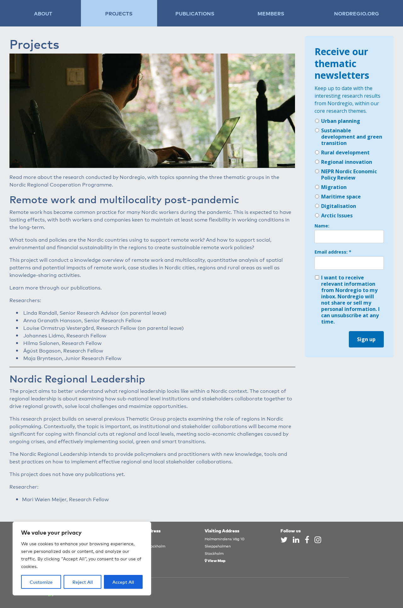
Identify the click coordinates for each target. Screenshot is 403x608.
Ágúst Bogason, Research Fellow (63, 350)
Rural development (345, 152)
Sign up (366, 339)
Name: (322, 226)
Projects (119, 13)
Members (271, 13)
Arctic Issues (337, 215)
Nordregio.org (356, 13)
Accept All (123, 582)
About (43, 13)
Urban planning (340, 121)
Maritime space (341, 196)
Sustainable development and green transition (351, 136)
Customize (41, 582)
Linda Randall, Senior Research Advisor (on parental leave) (95, 312)
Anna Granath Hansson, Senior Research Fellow (82, 320)
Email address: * (333, 252)
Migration (334, 187)
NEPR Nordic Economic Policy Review (349, 174)
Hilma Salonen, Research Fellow (62, 342)
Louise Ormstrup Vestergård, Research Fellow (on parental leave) (103, 327)
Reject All (82, 582)
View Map (216, 560)
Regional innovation (346, 162)
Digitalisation (338, 206)
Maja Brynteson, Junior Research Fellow (72, 357)
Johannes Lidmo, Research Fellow (64, 335)
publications (85, 287)
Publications (194, 13)
